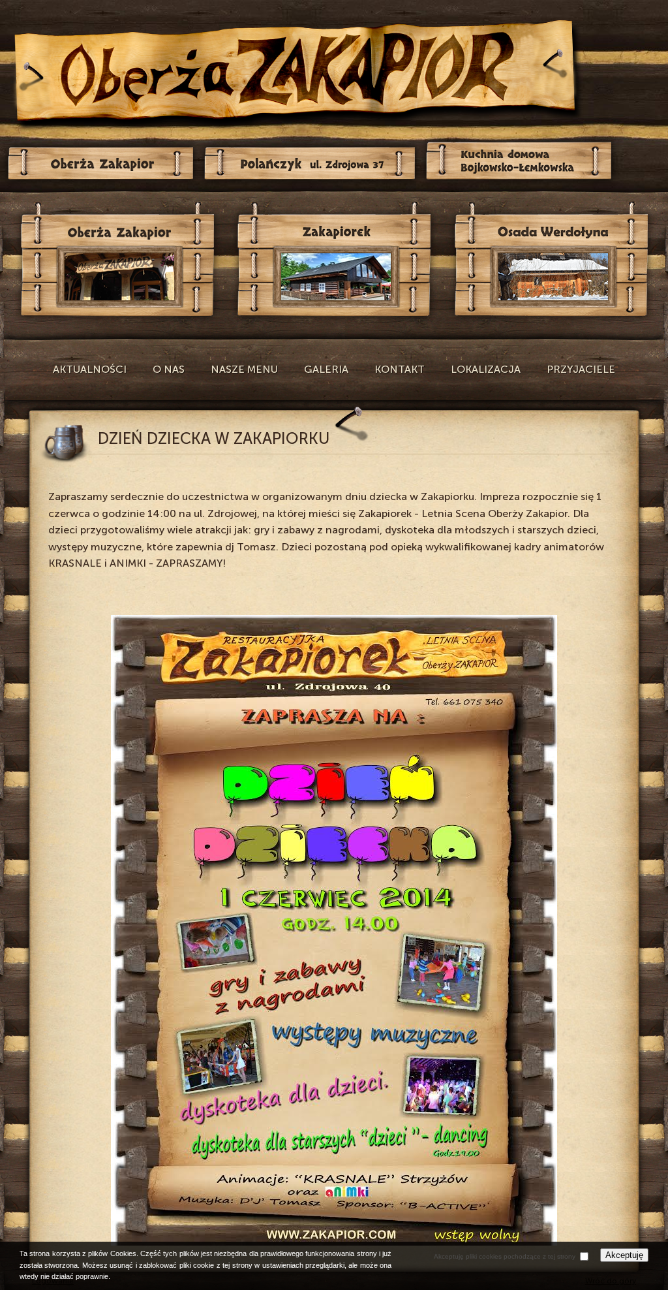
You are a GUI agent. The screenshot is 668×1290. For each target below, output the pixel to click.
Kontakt (399, 369)
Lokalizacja (486, 369)
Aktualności (90, 369)
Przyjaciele (581, 369)
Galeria (326, 369)
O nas (169, 369)
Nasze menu (244, 369)
